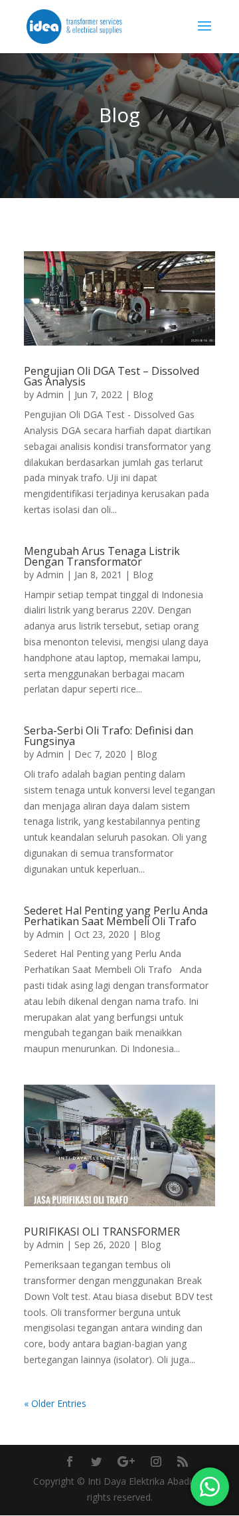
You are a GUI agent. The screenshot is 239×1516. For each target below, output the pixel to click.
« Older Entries (55, 1403)
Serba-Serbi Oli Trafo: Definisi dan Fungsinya (108, 735)
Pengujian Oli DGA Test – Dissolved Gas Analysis (111, 376)
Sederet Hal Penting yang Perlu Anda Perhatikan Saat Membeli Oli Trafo (116, 915)
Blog (143, 394)
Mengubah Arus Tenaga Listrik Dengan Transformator (102, 556)
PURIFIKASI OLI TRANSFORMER (102, 1231)
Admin (50, 394)
